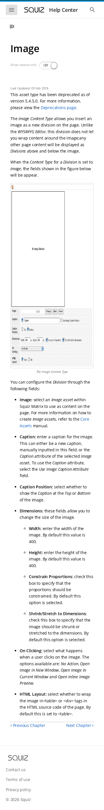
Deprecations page (58, 107)
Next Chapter (79, 725)
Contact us (16, 769)
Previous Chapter (28, 725)
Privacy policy (18, 789)
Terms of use (18, 779)
